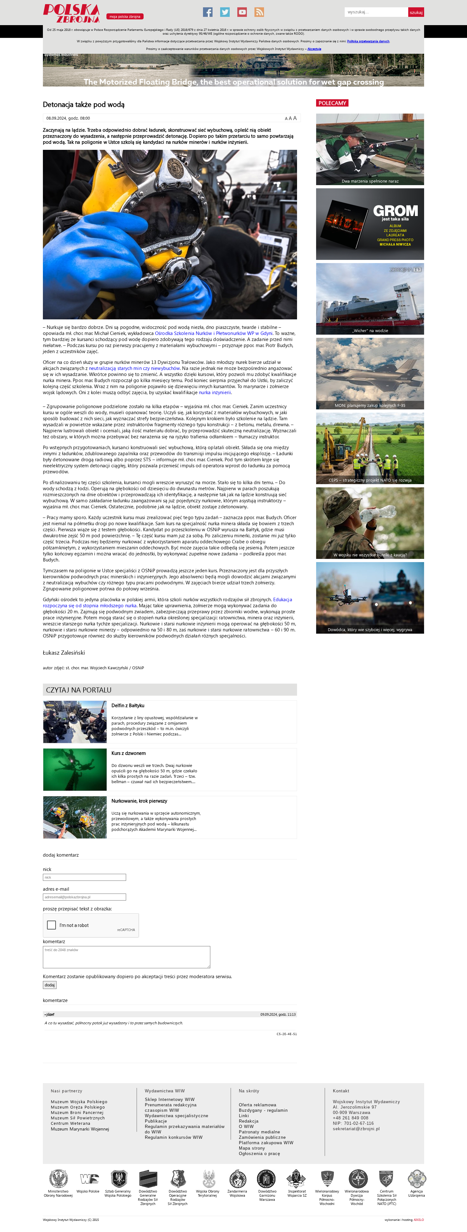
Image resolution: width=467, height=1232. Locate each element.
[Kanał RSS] (259, 12)
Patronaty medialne (259, 1132)
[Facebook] (208, 12)
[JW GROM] (371, 224)
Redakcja (249, 1121)
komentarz (56, 941)
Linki (244, 1115)
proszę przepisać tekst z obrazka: (79, 908)
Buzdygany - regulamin (263, 1110)
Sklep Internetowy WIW (170, 1099)
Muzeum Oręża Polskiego (78, 1107)
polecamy (332, 103)
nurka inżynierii (215, 392)
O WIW (246, 1126)
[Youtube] (242, 12)
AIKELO (419, 1220)
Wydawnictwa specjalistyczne (176, 1115)
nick (49, 869)
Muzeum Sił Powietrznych (78, 1117)
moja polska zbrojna (125, 16)
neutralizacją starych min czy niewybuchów (134, 368)
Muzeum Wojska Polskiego (79, 1101)
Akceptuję (314, 49)
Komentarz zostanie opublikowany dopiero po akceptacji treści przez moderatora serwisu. (137, 976)
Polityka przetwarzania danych (368, 41)
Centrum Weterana (71, 1123)
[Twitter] (225, 12)
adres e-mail (58, 889)
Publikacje (156, 1121)
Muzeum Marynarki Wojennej (80, 1129)
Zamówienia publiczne (262, 1137)
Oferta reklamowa (257, 1105)
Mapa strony (252, 1148)
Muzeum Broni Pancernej (77, 1112)
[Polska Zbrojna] (119, 22)
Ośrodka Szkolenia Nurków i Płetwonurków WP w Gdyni (214, 333)
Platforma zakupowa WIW (266, 1142)
